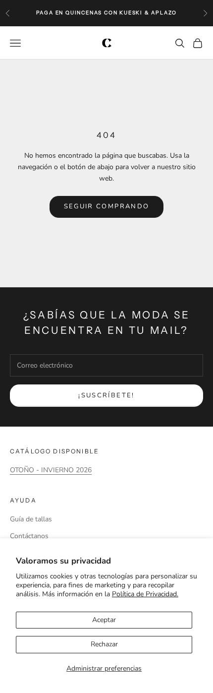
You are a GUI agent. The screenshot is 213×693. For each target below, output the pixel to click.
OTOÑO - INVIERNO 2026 (51, 470)
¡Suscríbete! (106, 395)
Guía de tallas (31, 519)
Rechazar (104, 644)
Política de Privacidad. (145, 594)
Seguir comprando (106, 206)
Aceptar (104, 620)
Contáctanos (29, 536)
